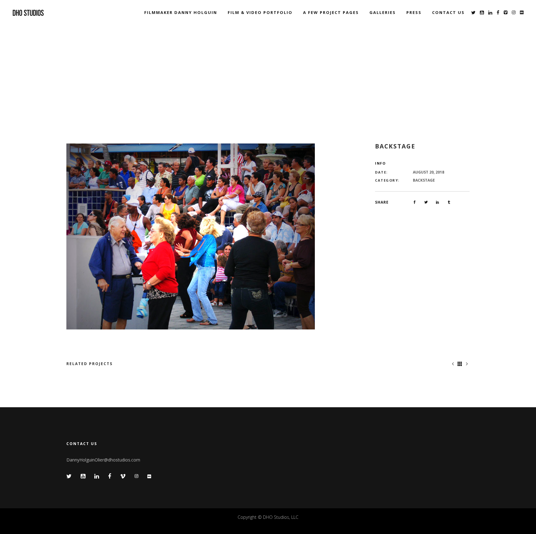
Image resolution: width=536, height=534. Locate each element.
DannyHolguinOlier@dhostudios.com (103, 460)
